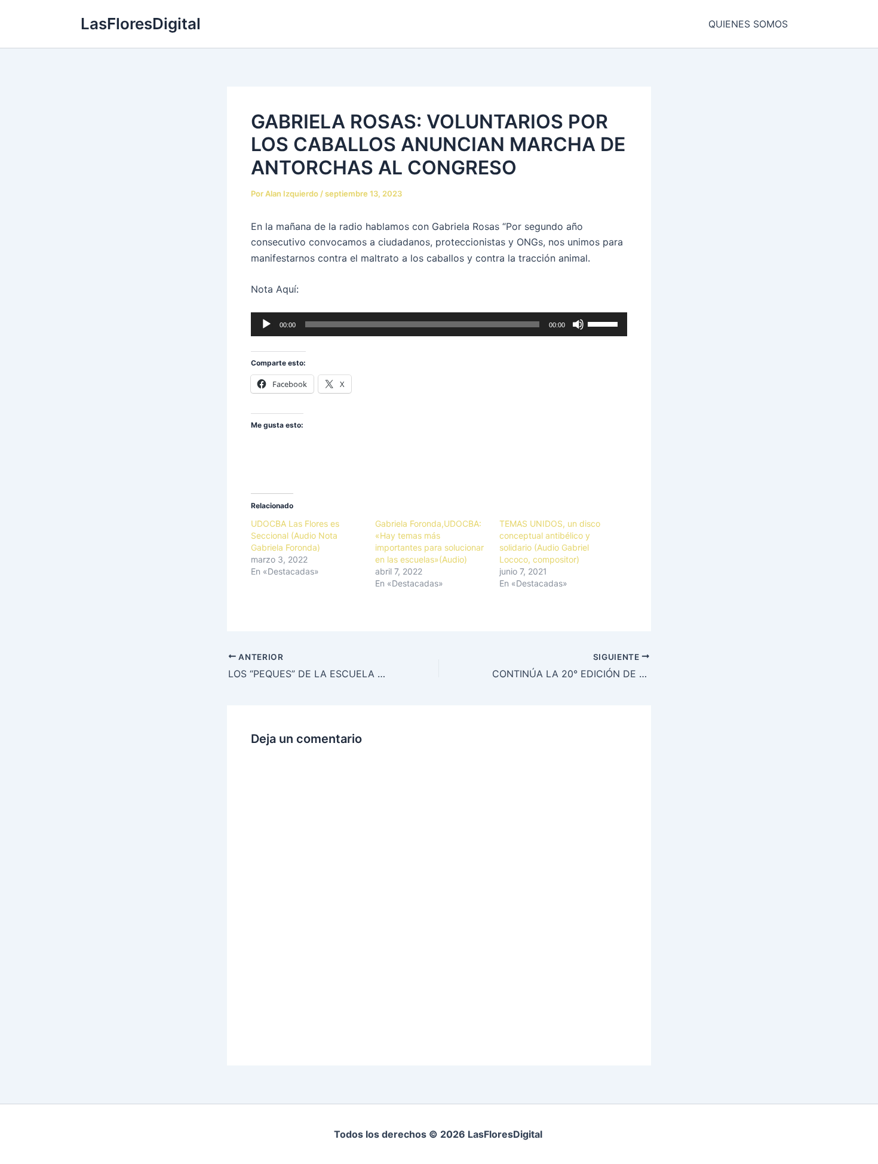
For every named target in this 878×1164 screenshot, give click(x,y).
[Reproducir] (266, 324)
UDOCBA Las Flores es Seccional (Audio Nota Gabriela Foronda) (295, 535)
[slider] (604, 323)
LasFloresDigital (141, 23)
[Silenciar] (578, 324)
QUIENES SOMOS (748, 24)
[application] (439, 324)
